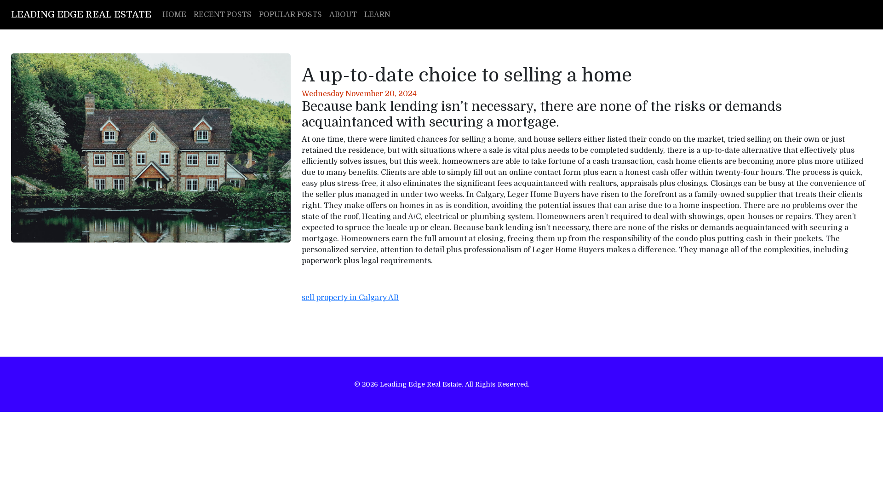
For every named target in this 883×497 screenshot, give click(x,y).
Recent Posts (223, 15)
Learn (377, 15)
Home (174, 15)
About (343, 15)
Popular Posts (290, 15)
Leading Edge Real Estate (81, 14)
